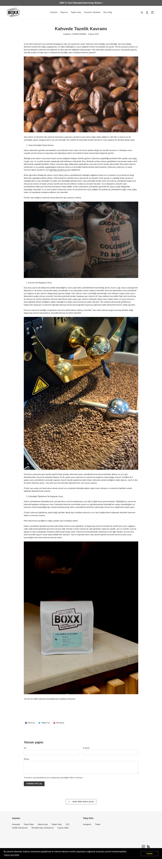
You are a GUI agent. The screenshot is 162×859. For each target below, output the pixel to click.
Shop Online (29, 824)
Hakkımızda (43, 824)
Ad (25, 748)
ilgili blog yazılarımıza (58, 170)
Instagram (87, 824)
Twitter (97, 824)
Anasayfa (16, 824)
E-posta (86, 748)
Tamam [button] (149, 854)
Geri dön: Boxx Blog (83, 802)
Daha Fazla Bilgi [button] (11, 855)
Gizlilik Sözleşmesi (20, 828)
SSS (67, 824)
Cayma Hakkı (63, 828)
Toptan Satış (57, 824)
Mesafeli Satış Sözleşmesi (43, 828)
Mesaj (26, 759)
